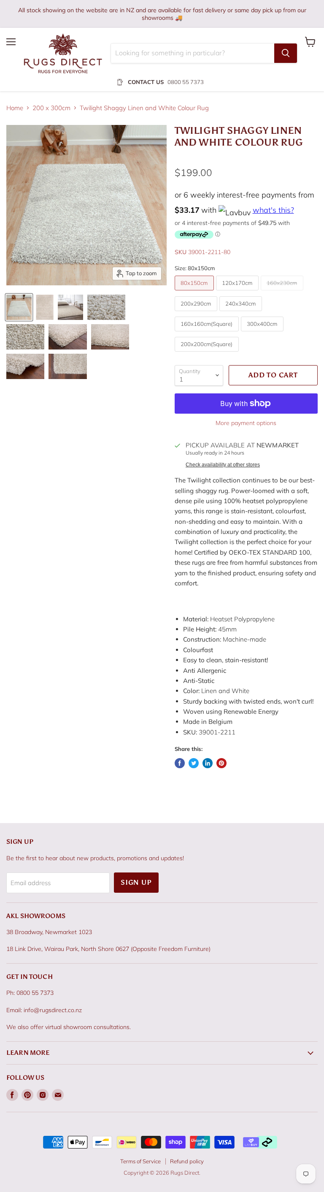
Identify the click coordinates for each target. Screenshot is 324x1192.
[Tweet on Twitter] (194, 763)
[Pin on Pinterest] (221, 763)
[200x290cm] (197, 313)
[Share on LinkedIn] (207, 763)
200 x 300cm (51, 107)
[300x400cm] (263, 333)
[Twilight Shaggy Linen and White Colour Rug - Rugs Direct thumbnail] (18, 307)
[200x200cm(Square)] (208, 353)
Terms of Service (140, 1161)
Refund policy (187, 1161)
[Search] (285, 53)
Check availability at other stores (223, 465)
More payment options (246, 423)
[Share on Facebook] (180, 763)
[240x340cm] (241, 313)
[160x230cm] (283, 292)
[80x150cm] (195, 292)
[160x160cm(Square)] (208, 333)
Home (14, 107)
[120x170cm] (238, 292)
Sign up (136, 882)
